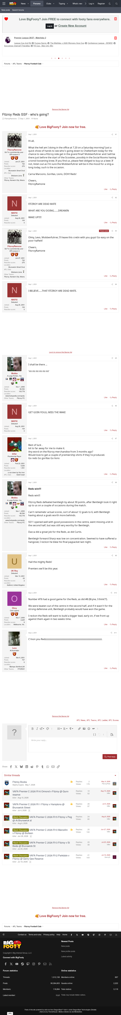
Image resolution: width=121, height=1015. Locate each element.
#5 (116, 358)
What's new (77, 3)
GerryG (107, 857)
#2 (116, 197)
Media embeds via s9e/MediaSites (70, 1012)
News (23, 3)
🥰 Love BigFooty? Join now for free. (60, 127)
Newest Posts (67, 941)
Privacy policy (48, 934)
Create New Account (72, 26)
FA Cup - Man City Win (43, 45)
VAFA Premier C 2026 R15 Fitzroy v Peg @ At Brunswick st (42, 818)
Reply (114, 189)
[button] (28, 3)
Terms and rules (34, 934)
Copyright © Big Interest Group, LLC (17, 953)
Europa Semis (41, 43)
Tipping (62, 3)
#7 (116, 438)
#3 (116, 231)
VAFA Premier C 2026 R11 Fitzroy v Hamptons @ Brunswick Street (38, 805)
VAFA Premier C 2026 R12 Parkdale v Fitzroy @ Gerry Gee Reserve (41, 857)
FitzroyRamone (10, 118)
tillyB (58, 995)
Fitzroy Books (20, 782)
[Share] (112, 134)
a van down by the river (16, 472)
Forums (36, 3)
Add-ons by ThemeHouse (48, 1012)
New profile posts (68, 951)
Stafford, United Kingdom (16, 585)
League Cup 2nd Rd (22, 43)
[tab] (51, 58)
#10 (115, 592)
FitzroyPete (106, 783)
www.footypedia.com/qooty (15, 396)
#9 (116, 555)
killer (14, 797)
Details (93, 1010)
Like (105, 189)
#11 (115, 632)
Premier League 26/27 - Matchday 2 (30, 37)
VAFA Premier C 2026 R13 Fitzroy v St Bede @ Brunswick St (41, 844)
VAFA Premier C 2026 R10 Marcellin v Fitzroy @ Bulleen (40, 831)
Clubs (48, 3)
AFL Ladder (102, 720)
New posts (5, 10)
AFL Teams (92, 720)
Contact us (22, 934)
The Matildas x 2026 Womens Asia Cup (67, 43)
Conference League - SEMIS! (100, 43)
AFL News (81, 720)
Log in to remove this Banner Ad (60, 352)
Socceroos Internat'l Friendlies (17, 45)
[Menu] (4, 3)
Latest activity (66, 956)
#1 (116, 134)
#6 (116, 405)
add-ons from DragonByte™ (53, 1010)
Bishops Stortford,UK (17, 666)
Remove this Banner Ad (60, 109)
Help (58, 934)
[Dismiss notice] (115, 18)
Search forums (18, 10)
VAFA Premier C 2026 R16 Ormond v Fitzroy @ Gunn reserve (40, 793)
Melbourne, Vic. (19, 624)
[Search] (116, 3)
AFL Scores (114, 720)
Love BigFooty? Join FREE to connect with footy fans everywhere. (64, 19)
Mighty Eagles (18, 784)
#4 (116, 284)
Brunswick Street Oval (17, 170)
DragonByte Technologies (81, 1010)
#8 (116, 482)
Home (64, 934)
